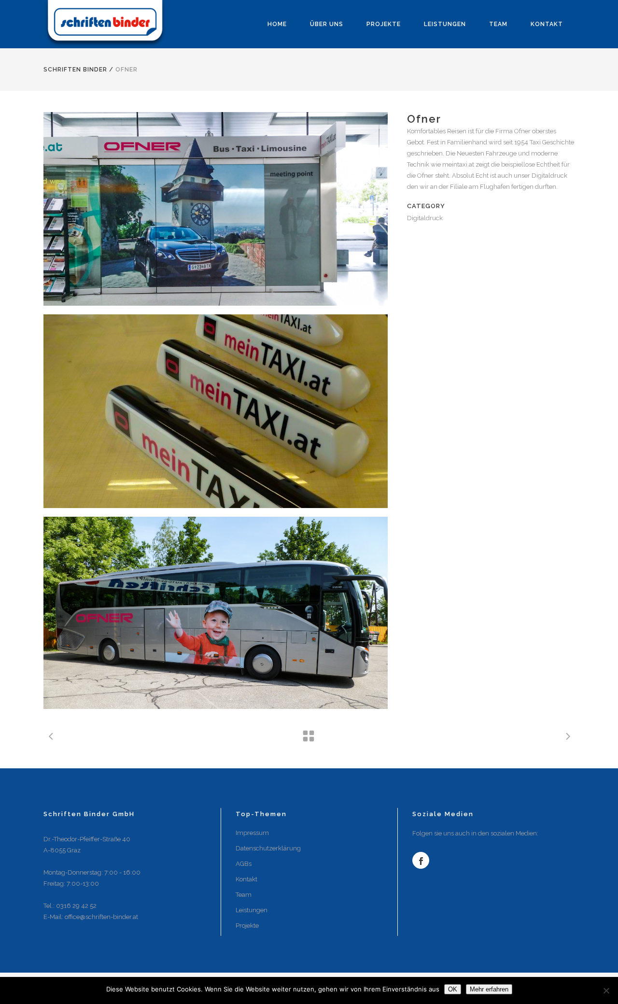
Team (244, 894)
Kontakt (246, 879)
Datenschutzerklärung (268, 848)
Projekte (247, 925)
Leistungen (251, 910)
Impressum (252, 832)
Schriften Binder (75, 69)
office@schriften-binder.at (101, 916)
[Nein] (606, 990)
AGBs (244, 863)
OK (452, 989)
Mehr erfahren (489, 989)
